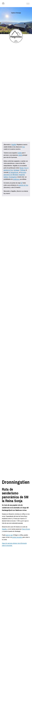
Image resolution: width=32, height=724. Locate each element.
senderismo (16, 179)
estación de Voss (23, 185)
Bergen (21, 168)
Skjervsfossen (26, 529)
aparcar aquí (9, 535)
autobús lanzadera (17, 537)
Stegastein (22, 175)
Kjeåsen (6, 177)
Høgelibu (13, 144)
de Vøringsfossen (14, 172)
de (21, 183)
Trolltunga (22, 170)
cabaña (20, 153)
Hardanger (16, 170)
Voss (23, 147)
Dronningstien (13, 177)
